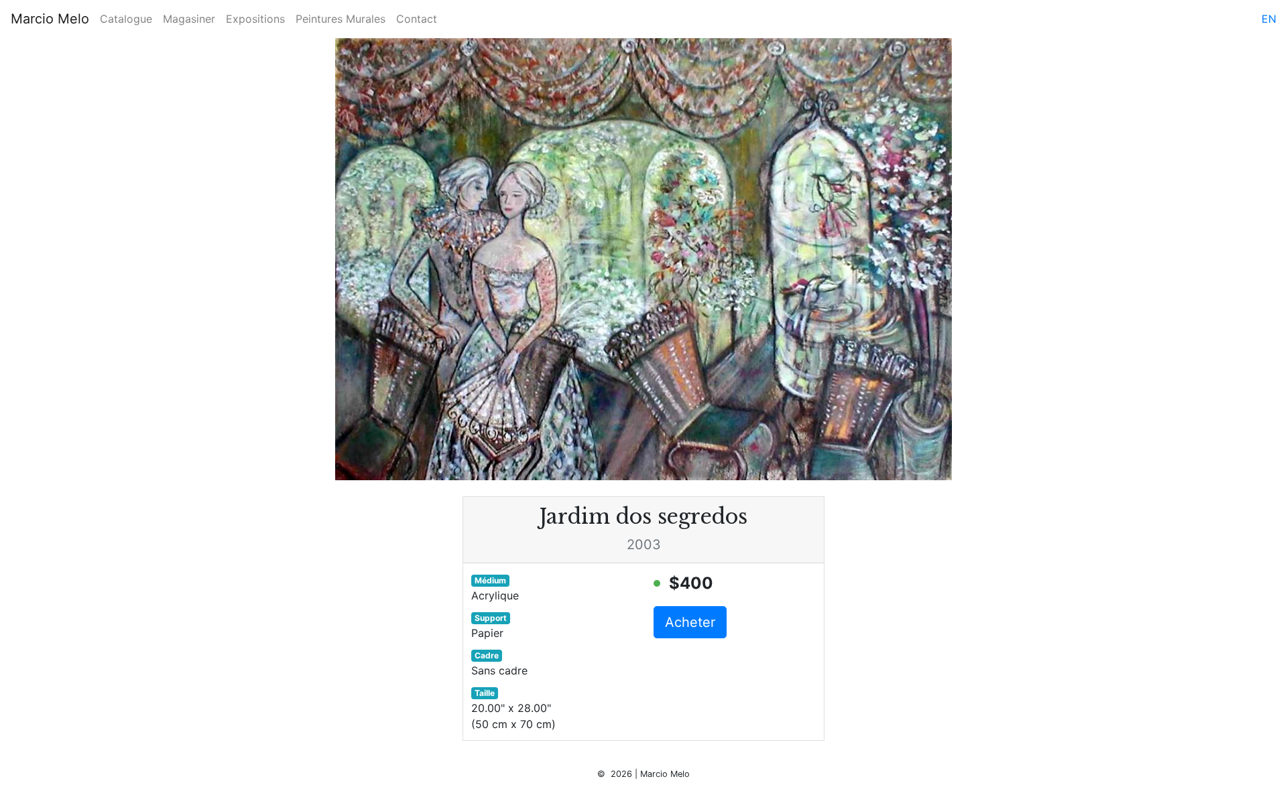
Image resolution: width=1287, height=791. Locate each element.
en (1269, 18)
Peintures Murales (340, 18)
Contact (416, 18)
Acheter (690, 622)
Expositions (255, 18)
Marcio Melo (50, 19)
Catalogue (126, 18)
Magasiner (189, 18)
